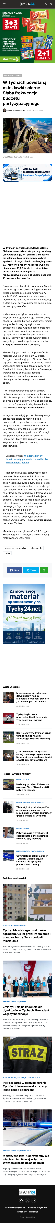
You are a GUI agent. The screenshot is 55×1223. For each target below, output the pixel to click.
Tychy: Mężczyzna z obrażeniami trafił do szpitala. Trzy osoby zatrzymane (32, 717)
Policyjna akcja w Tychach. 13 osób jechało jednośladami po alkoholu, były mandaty (32, 836)
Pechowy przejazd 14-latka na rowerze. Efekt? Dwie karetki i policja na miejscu (32, 787)
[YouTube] (33, 1200)
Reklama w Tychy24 (37, 1207)
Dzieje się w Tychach (12, 75)
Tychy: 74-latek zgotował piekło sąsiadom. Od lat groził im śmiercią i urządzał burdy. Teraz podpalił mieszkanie (26, 936)
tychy (7, 553)
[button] (4, 4)
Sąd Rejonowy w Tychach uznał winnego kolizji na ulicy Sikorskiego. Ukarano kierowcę (33, 735)
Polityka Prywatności (15, 1207)
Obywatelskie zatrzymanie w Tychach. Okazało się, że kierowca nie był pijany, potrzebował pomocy (32, 860)
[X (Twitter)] (27, 1200)
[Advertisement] (27, 209)
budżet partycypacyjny (15, 548)
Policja (26, 779)
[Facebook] (21, 1200)
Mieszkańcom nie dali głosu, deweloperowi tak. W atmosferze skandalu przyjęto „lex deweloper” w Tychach (32, 697)
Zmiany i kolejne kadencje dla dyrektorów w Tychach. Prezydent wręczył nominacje (26, 1010)
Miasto (19, 779)
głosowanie (36, 548)
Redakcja (33, 1211)
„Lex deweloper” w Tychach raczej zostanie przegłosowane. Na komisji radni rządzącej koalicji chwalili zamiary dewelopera (34, 755)
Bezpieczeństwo (23, 802)
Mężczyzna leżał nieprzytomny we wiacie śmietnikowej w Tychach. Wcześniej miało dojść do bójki (26, 1159)
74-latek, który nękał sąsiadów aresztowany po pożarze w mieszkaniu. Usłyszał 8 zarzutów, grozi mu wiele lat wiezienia (34, 811)
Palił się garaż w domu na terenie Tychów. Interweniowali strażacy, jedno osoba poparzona (25, 1086)
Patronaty (22, 1211)
